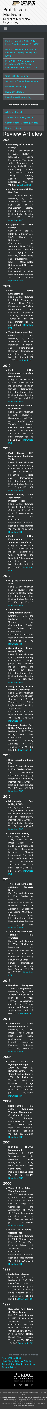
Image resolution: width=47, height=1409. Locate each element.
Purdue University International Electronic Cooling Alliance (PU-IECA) (21, 52)
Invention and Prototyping (18, 97)
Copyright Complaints (9, 1399)
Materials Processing (15, 86)
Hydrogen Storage (14, 92)
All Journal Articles (14, 112)
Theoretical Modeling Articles (19, 117)
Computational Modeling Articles (21, 122)
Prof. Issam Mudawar (14, 11)
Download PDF (24, 185)
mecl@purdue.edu (28, 1405)
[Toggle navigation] (5, 28)
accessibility (32, 1403)
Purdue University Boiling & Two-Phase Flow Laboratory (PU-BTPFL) (22, 42)
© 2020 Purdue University (8, 1397)
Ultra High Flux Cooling (16, 76)
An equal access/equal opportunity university (32, 1397)
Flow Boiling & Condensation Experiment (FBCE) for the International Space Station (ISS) (21, 64)
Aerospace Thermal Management (21, 81)
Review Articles (13, 128)
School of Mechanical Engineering (17, 20)
